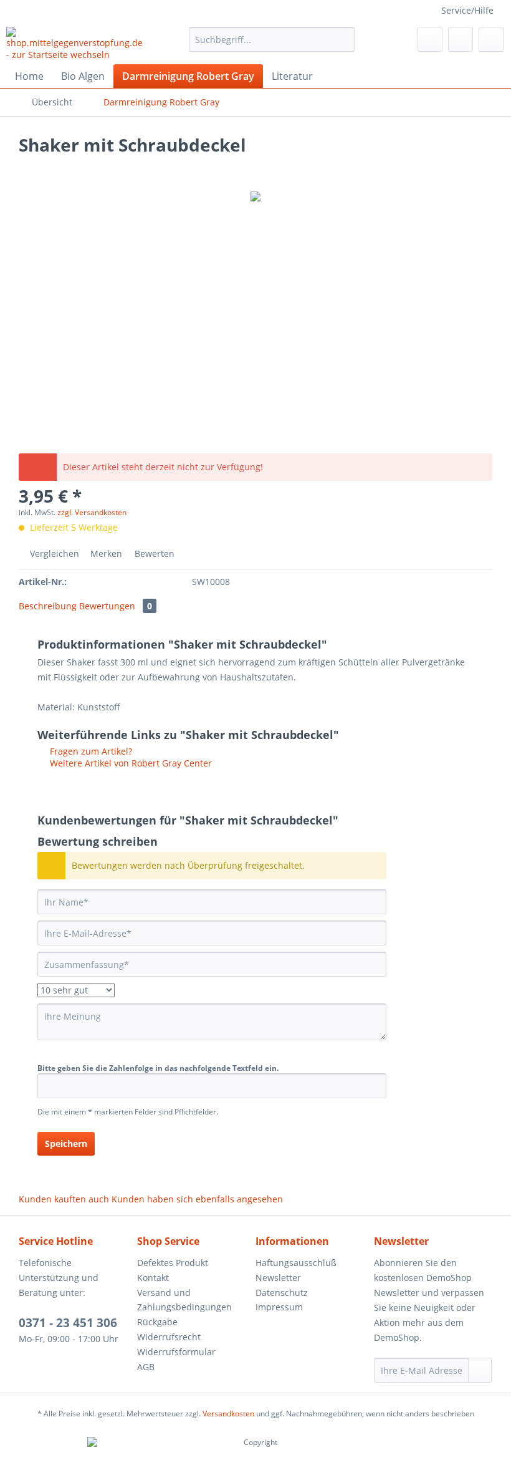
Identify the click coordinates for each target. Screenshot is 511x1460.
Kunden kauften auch (64, 1199)
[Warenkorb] (491, 39)
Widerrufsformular (176, 1352)
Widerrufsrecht (169, 1337)
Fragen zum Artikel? (89, 751)
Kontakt (153, 1278)
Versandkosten (228, 1413)
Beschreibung (48, 606)
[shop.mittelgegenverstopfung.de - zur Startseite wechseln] (77, 42)
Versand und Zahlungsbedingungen (184, 1300)
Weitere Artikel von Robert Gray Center (129, 763)
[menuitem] (272, 39)
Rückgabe (157, 1322)
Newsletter (278, 1278)
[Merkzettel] (430, 39)
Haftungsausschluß (296, 1263)
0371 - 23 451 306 (68, 1323)
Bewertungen (115, 606)
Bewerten (153, 553)
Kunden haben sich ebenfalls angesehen (197, 1199)
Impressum (279, 1307)
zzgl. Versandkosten (92, 512)
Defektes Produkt (172, 1263)
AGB (146, 1367)
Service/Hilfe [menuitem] (467, 10)
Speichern (66, 1143)
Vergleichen (53, 553)
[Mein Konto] (460, 39)
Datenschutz (282, 1292)
